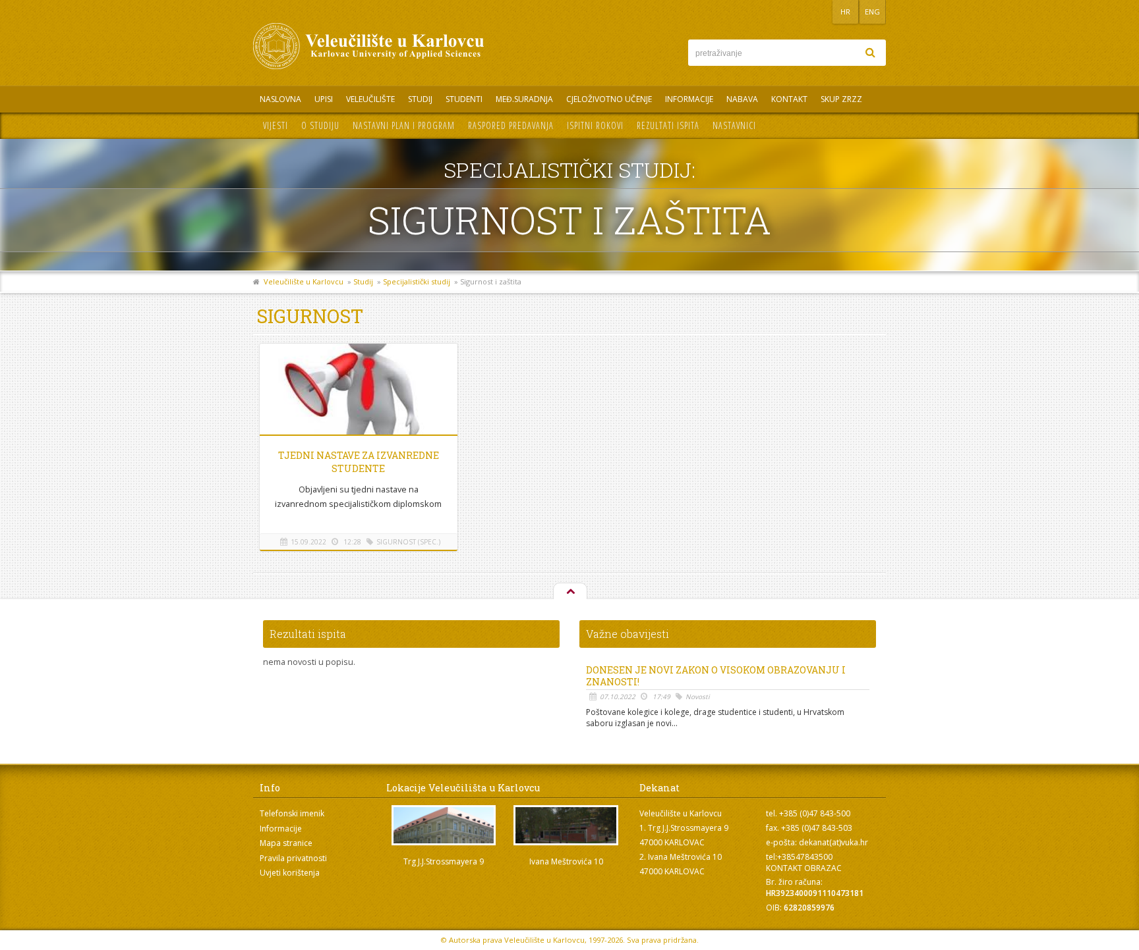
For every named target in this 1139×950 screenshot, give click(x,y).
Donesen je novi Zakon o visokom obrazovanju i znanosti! (716, 676)
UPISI (323, 99)
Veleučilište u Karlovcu (303, 281)
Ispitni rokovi (595, 125)
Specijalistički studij (416, 281)
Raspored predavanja (511, 125)
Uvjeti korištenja (290, 872)
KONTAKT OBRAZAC (804, 868)
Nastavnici (734, 125)
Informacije (689, 99)
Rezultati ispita (668, 125)
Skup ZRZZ (841, 99)
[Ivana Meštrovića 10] (566, 825)
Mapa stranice (286, 843)
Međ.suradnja (524, 99)
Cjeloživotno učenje (609, 99)
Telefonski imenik (292, 813)
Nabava (742, 99)
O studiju (320, 125)
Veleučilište (370, 99)
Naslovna (280, 99)
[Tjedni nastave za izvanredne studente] (358, 391)
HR (845, 11)
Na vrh (569, 592)
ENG (872, 11)
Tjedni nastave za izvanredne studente (358, 462)
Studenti (464, 99)
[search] (870, 52)
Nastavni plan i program (404, 125)
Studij (420, 99)
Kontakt (789, 99)
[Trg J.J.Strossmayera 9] (444, 825)
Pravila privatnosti (293, 858)
